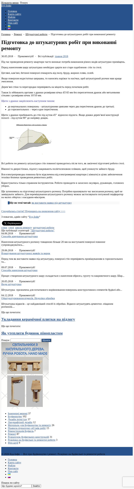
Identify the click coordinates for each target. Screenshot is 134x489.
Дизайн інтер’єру (17, 419)
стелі (11, 227)
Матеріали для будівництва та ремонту (29, 425)
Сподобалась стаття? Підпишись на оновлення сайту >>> (33, 211)
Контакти (13, 468)
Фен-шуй (13, 442)
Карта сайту (14, 462)
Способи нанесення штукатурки (19, 270)
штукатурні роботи (43, 227)
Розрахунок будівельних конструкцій (28, 437)
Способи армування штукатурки (19, 236)
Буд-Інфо (6, 5)
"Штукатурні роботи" (42, 230)
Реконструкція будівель (21, 431)
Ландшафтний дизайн (20, 422)
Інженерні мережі (17, 413)
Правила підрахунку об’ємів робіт (27, 428)
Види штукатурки (11, 284)
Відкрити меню (10, 2)
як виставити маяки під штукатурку (52, 202)
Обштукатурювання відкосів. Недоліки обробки (28, 298)
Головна (12, 459)
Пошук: (5, 340)
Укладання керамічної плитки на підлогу (38, 319)
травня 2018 (61, 56)
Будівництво (15, 416)
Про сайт (13, 471)
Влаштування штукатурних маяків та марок (25, 253)
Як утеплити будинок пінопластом (32, 333)
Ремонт (12, 434)
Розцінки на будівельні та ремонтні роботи (31, 439)
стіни (4, 227)
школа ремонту (23, 227)
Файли (11, 465)
